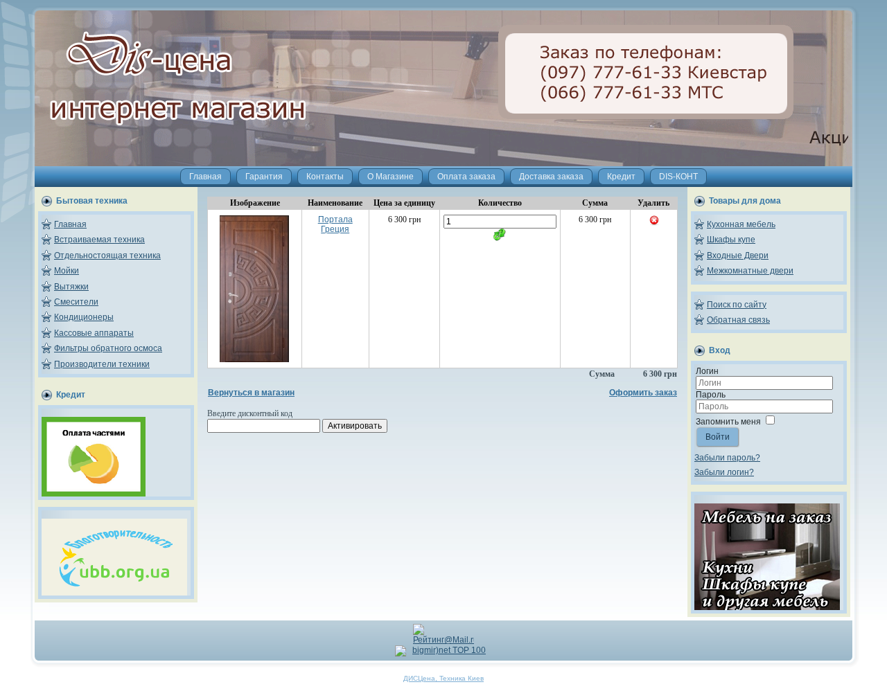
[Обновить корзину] (499, 235)
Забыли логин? (724, 472)
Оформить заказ (643, 392)
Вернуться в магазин (251, 392)
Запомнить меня (728, 422)
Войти (717, 437)
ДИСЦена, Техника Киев (443, 678)
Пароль (711, 395)
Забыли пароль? (727, 458)
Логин (707, 371)
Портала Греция (335, 224)
